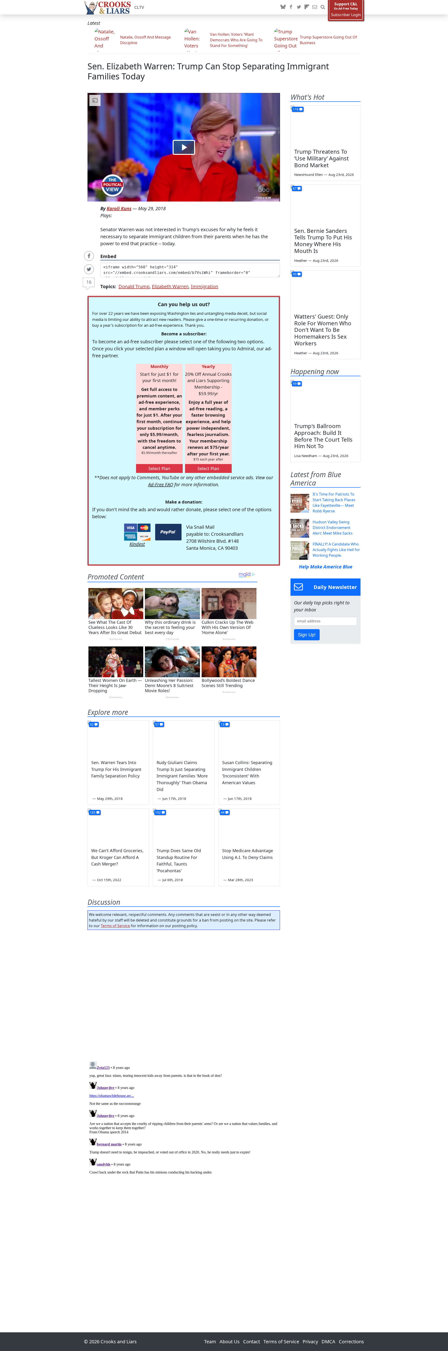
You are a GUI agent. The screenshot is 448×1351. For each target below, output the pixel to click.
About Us (230, 1341)
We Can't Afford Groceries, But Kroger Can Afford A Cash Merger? (117, 857)
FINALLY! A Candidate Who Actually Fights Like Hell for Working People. (336, 550)
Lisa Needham (305, 455)
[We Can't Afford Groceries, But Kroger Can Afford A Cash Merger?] (118, 826)
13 (222, 724)
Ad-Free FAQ (160, 484)
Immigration (204, 286)
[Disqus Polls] (184, 994)
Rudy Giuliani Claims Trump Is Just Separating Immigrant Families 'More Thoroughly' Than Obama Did (182, 776)
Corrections (351, 1341)
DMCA (328, 1341)
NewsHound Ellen (308, 174)
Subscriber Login (346, 15)
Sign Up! (307, 634)
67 (295, 188)
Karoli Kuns (119, 208)
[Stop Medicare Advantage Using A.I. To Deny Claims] (249, 826)
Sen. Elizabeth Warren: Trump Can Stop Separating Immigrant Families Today (208, 71)
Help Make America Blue (325, 567)
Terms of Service (115, 925)
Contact (251, 1341)
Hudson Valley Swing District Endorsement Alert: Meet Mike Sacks (333, 527)
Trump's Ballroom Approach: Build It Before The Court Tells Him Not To (323, 436)
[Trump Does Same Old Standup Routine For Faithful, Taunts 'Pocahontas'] (183, 826)
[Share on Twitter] (89, 269)
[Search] (323, 7)
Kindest (137, 544)
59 (295, 383)
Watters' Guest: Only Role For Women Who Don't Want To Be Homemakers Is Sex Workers (322, 329)
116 (295, 109)
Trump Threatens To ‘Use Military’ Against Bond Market (321, 158)
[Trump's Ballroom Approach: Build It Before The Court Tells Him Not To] (325, 399)
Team (210, 1341)
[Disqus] (184, 1118)
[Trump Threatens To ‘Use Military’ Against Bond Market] (325, 125)
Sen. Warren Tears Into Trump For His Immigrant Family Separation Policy (116, 769)
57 (157, 724)
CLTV (139, 7)
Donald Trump (134, 286)
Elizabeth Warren (170, 286)
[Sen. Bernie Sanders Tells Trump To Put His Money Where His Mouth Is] (325, 204)
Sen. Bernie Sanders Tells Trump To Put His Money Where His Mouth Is (323, 241)
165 (92, 812)
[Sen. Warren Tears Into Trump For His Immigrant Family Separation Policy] (118, 738)
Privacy (310, 1341)
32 (92, 724)
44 (222, 812)
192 (158, 812)
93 (295, 274)
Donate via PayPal (168, 532)
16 (88, 282)
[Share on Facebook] (89, 256)
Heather (300, 260)
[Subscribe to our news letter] (315, 7)
